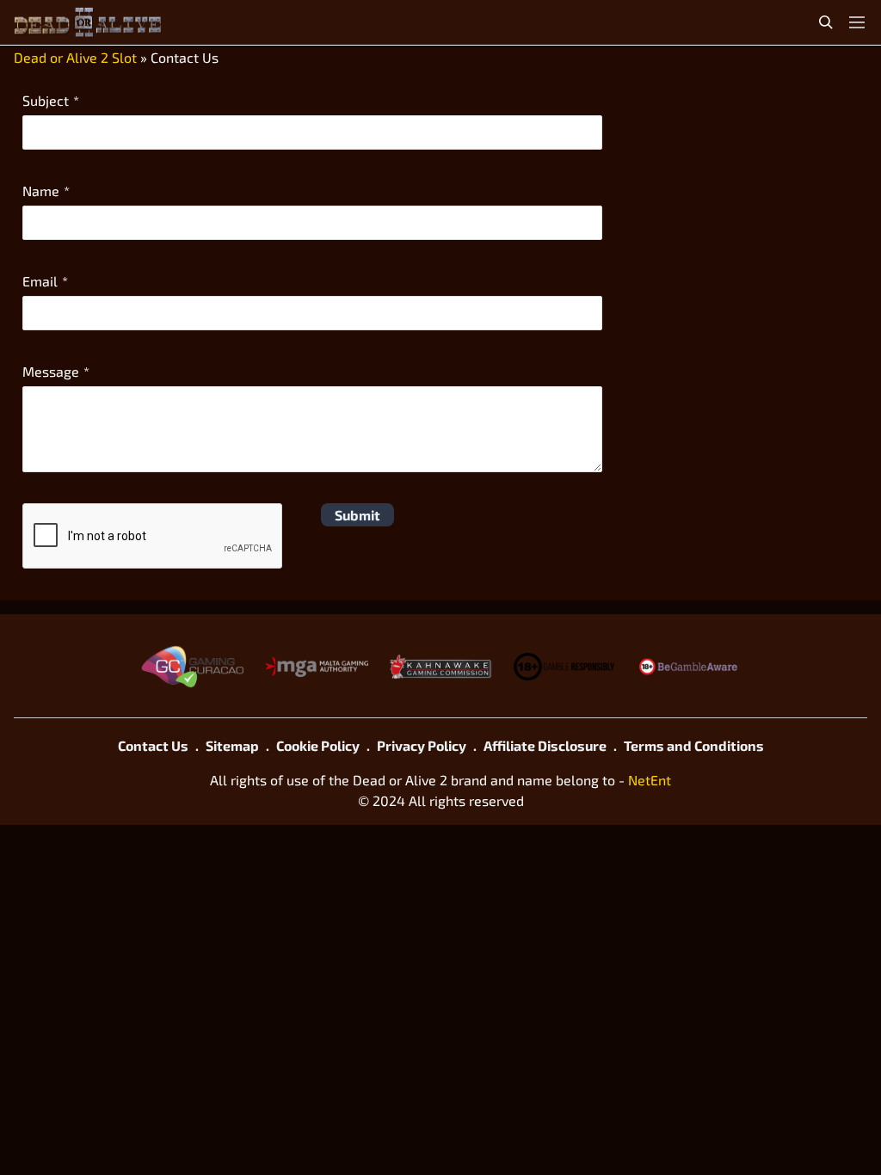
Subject (45, 100)
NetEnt (649, 780)
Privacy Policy (421, 745)
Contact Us (153, 745)
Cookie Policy (318, 745)
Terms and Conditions (694, 745)
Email (40, 281)
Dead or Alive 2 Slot (75, 57)
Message (50, 371)
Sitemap (232, 745)
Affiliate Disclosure (545, 745)
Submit (357, 515)
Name (40, 190)
